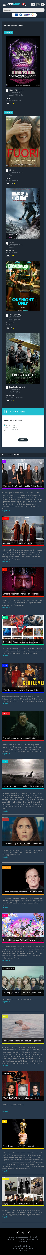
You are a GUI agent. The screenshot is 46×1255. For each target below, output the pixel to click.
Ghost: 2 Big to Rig (16, 90)
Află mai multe (27, 1241)
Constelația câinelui (17, 387)
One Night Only (15, 315)
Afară (11, 170)
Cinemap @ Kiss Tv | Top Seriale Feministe (22, 992)
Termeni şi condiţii (16, 1248)
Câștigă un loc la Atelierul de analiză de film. (22, 1203)
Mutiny (11, 242)
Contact (25, 1248)
